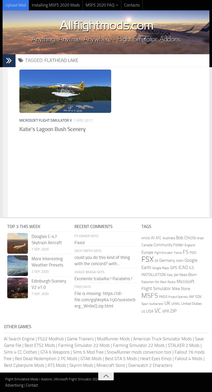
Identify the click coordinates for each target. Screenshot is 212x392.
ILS (191, 267)
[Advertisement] (112, 176)
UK (167, 303)
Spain (144, 304)
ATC (159, 238)
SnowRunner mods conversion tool (139, 352)
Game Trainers (80, 338)
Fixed (79, 242)
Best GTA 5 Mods (121, 358)
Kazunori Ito (150, 282)
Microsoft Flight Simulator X (45, 120)
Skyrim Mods (81, 365)
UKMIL (175, 304)
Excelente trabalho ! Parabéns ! (103, 278)
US (143, 311)
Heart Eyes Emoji (156, 358)
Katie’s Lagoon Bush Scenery (52, 129)
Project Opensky (178, 297)
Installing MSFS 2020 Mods (56, 5)
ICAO (183, 267)
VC (158, 310)
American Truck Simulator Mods (162, 338)
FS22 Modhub (51, 338)
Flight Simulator (163, 253)
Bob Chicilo (186, 237)
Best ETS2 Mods (40, 345)
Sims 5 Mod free (88, 352)
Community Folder (169, 245)
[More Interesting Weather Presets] (17, 265)
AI (153, 237)
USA (150, 311)
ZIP (173, 311)
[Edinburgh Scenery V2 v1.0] (17, 288)
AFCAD (145, 238)
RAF (191, 297)
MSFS (149, 296)
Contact (32, 385)
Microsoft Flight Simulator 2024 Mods (81, 379)
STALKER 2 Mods (184, 345)
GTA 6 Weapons (55, 352)
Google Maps (160, 268)
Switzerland (156, 304)
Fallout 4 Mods (188, 358)
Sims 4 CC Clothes (20, 352)
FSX (147, 259)
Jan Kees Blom (185, 274)
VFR (165, 311)
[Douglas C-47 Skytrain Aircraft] (17, 243)
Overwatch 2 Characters (150, 365)
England (190, 245)
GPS (173, 267)
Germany (167, 260)
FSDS (193, 253)
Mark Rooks (168, 282)
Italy (170, 275)
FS (185, 252)
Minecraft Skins (110, 365)
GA (156, 261)
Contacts (132, 5)
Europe (147, 252)
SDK (198, 296)
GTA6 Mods (91, 358)
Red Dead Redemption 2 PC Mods (46, 358)
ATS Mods (57, 365)
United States (191, 303)
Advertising (14, 385)
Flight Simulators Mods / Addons (28, 379)
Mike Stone (181, 289)
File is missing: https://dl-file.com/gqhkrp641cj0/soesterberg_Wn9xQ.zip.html (104, 299)
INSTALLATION (153, 274)
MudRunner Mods (113, 338)
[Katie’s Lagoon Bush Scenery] (65, 91)
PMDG (163, 297)
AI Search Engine (19, 338)
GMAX (180, 261)
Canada (147, 245)
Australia (169, 238)
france (178, 253)
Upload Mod (15, 5)
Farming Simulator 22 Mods (84, 345)
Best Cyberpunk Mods (24, 365)
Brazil (200, 238)
